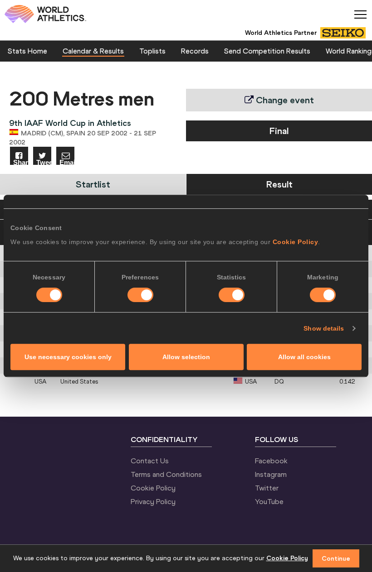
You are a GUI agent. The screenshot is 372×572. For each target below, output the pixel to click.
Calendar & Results (93, 50)
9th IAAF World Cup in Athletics (70, 123)
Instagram (271, 474)
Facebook (271, 460)
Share (20, 162)
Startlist (93, 184)
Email (66, 162)
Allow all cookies (304, 357)
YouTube (269, 501)
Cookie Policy (295, 241)
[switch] (140, 295)
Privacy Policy (153, 501)
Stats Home (27, 50)
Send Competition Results (267, 50)
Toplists (152, 50)
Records (195, 50)
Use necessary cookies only (68, 357)
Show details (323, 328)
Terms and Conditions (166, 474)
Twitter (267, 487)
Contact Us (150, 460)
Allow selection (186, 357)
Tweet (43, 162)
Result (279, 184)
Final (279, 130)
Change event (284, 100)
